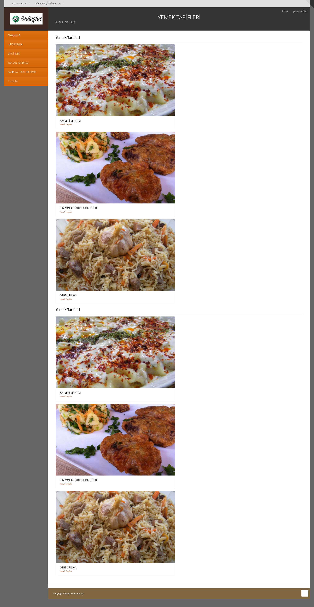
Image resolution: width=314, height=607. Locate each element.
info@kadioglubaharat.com (48, 3)
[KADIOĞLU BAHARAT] (26, 18)
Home (285, 11)
